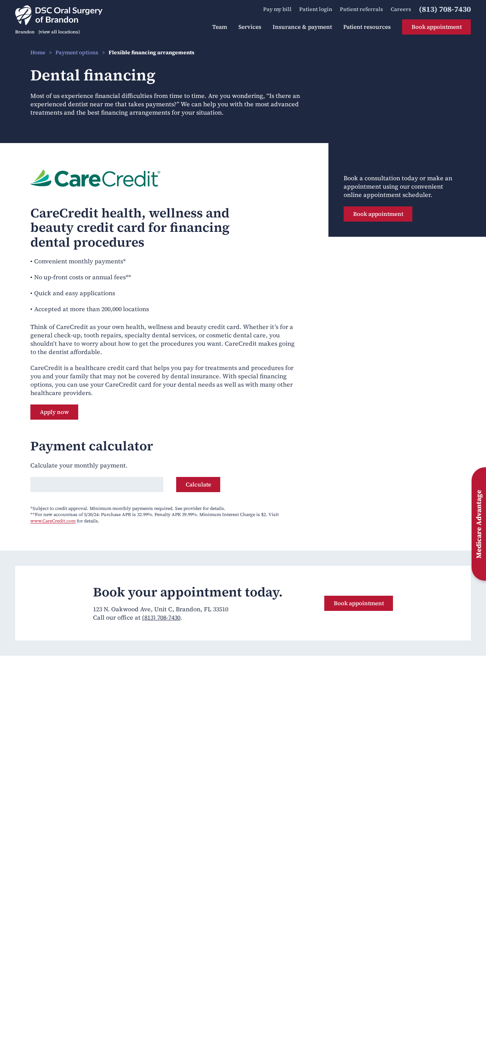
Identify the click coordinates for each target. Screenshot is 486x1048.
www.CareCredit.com (53, 521)
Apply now (59, 412)
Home (37, 52)
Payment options (76, 52)
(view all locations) (59, 32)
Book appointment (378, 214)
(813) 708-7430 (161, 617)
